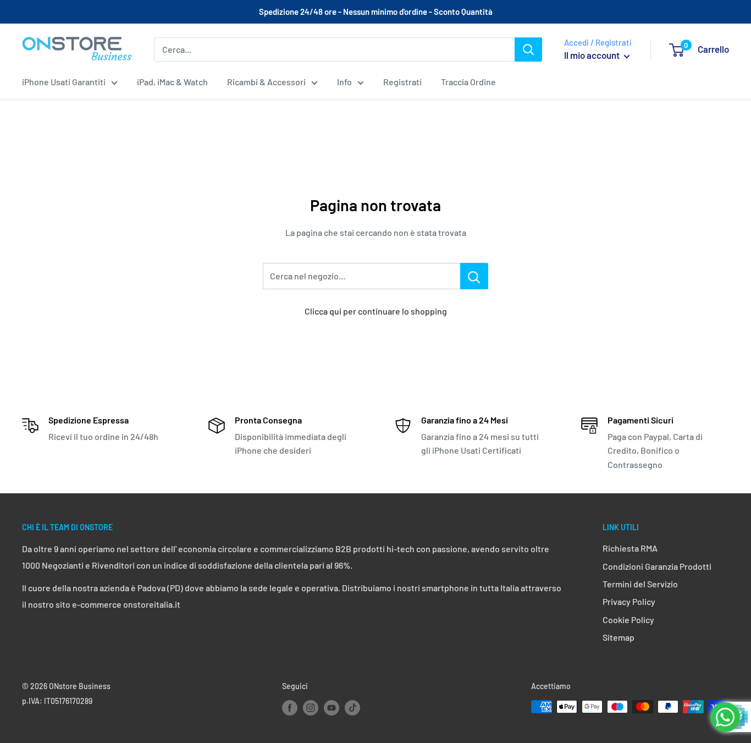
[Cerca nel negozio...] (474, 276)
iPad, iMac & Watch (172, 81)
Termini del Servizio (640, 584)
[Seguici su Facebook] (289, 708)
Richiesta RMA (630, 548)
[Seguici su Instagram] (310, 708)
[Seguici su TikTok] (352, 708)
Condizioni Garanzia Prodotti (657, 566)
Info (344, 81)
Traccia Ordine (468, 81)
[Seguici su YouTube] (331, 708)
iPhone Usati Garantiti (64, 81)
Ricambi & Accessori (266, 81)
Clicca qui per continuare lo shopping (376, 311)
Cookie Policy (628, 619)
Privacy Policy (629, 601)
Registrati (402, 81)
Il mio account (592, 54)
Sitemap (618, 637)
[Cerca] (528, 49)
